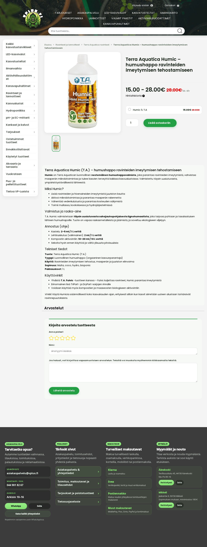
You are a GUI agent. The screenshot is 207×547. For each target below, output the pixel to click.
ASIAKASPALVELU (88, 13)
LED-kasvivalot (15, 54)
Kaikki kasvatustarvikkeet (18, 45)
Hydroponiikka (15, 110)
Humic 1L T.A (140, 109)
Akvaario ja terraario (13, 165)
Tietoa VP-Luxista (17, 191)
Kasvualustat (14, 103)
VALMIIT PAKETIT (122, 18)
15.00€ (191, 109)
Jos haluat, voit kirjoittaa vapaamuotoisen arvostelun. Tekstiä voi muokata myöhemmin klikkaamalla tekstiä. (113, 360)
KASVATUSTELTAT (143, 13)
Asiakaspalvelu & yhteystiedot (78, 471)
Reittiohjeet (166, 482)
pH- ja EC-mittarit (18, 117)
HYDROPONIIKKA (72, 18)
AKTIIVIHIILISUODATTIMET (154, 18)
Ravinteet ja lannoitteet (14, 95)
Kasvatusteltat (16, 61)
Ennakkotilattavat (18, 149)
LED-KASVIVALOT (115, 13)
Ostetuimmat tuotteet (15, 141)
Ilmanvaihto (14, 68)
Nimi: (52, 345)
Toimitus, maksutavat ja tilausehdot (78, 483)
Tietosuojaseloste (78, 501)
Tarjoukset (13, 132)
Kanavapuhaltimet (18, 86)
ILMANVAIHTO (169, 13)
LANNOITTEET (97, 18)
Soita (39, 506)
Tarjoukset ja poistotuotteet (78, 493)
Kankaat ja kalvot (17, 125)
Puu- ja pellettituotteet (16, 183)
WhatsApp (16, 506)
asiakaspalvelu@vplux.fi (22, 473)
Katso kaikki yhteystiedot (28, 513)
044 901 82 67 (15, 485)
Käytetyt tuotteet (17, 156)
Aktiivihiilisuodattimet (19, 77)
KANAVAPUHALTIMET (116, 24)
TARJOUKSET (63, 13)
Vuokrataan (14, 174)
